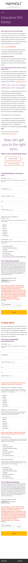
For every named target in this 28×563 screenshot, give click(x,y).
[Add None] (14, 445)
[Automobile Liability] (14, 246)
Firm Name (6, 178)
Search (5, 561)
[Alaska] (14, 227)
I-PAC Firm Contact (8, 196)
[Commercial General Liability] (14, 248)
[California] (14, 232)
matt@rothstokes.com (21, 81)
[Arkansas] (14, 230)
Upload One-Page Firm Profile (8, 278)
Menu (21, 561)
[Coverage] (14, 250)
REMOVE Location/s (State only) (9, 410)
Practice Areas (7, 239)
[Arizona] (14, 228)
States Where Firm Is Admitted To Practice (9, 217)
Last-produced (8, 46)
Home (2, 12)
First (2, 201)
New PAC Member (13, 158)
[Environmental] (14, 253)
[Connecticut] (14, 235)
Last (2, 206)
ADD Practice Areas (6, 437)
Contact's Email (7, 209)
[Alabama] (14, 225)
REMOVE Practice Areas (7, 459)
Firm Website (7, 189)
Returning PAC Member (14, 164)
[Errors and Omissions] (14, 255)
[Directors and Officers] (14, 251)
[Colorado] (14, 234)
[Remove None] (14, 467)
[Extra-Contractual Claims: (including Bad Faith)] (14, 257)
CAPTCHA (3, 300)
